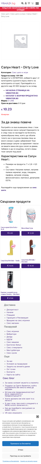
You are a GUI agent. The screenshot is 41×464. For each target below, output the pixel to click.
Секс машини (13, 342)
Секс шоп (5, 14)
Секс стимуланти (14, 347)
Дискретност (13, 309)
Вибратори (11, 334)
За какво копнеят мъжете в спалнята (21, 383)
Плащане (11, 315)
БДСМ (9, 339)
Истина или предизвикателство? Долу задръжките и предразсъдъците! (20, 394)
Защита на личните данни (28, 461)
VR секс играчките (13, 413)
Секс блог (9, 378)
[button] (37, 417)
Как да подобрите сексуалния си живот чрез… (20, 409)
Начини (10, 312)
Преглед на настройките (20, 456)
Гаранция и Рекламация (17, 318)
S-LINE (11, 101)
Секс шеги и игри (18, 14)
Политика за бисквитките (11, 461)
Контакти (11, 372)
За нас (9, 361)
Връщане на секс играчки (18, 320)
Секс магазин (13, 323)
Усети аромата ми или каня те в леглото (19, 399)
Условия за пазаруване (17, 364)
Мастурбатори (13, 350)
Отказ (20, 450)
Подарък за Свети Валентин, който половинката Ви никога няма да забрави (21, 387)
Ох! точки (11, 369)
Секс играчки (13, 331)
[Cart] (32, 3)
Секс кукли (12, 353)
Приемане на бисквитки (20, 444)
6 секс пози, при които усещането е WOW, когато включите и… (21, 404)
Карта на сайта (13, 374)
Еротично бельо (14, 345)
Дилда (9, 337)
